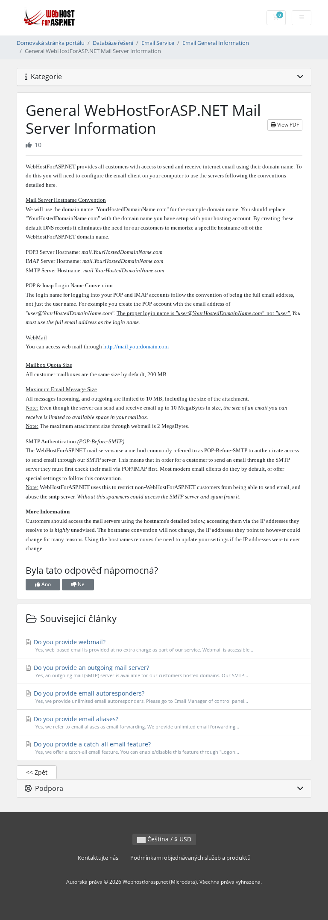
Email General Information (215, 43)
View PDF (287, 124)
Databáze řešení (113, 43)
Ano (45, 584)
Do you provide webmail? (142, 645)
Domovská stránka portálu (51, 43)
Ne (80, 584)
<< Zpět (36, 772)
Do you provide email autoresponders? (140, 696)
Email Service (157, 43)
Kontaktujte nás (98, 857)
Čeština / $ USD (168, 839)
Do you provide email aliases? (135, 722)
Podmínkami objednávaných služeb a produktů (190, 857)
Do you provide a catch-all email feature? (135, 747)
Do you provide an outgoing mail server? (140, 670)
